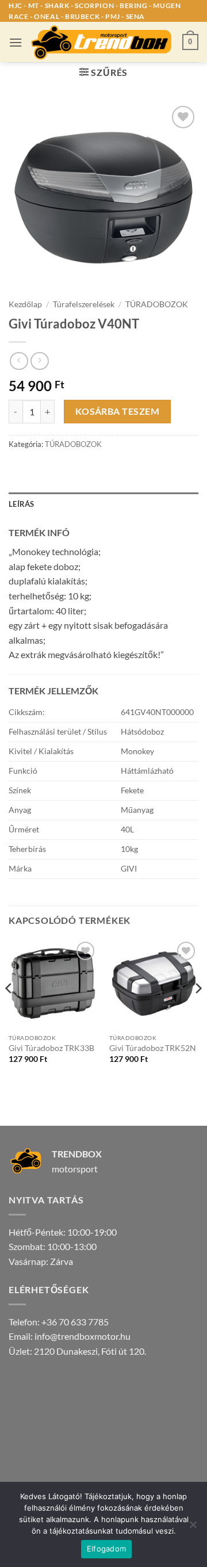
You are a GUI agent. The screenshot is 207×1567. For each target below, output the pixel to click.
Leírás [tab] (21, 504)
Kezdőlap (25, 304)
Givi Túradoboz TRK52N (152, 1048)
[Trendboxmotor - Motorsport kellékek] (102, 42)
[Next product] (19, 361)
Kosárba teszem (117, 411)
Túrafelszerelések (83, 304)
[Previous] (9, 1011)
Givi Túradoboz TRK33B (51, 1048)
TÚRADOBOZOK (156, 304)
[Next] (198, 1011)
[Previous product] (39, 361)
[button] (15, 42)
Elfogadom (106, 1548)
